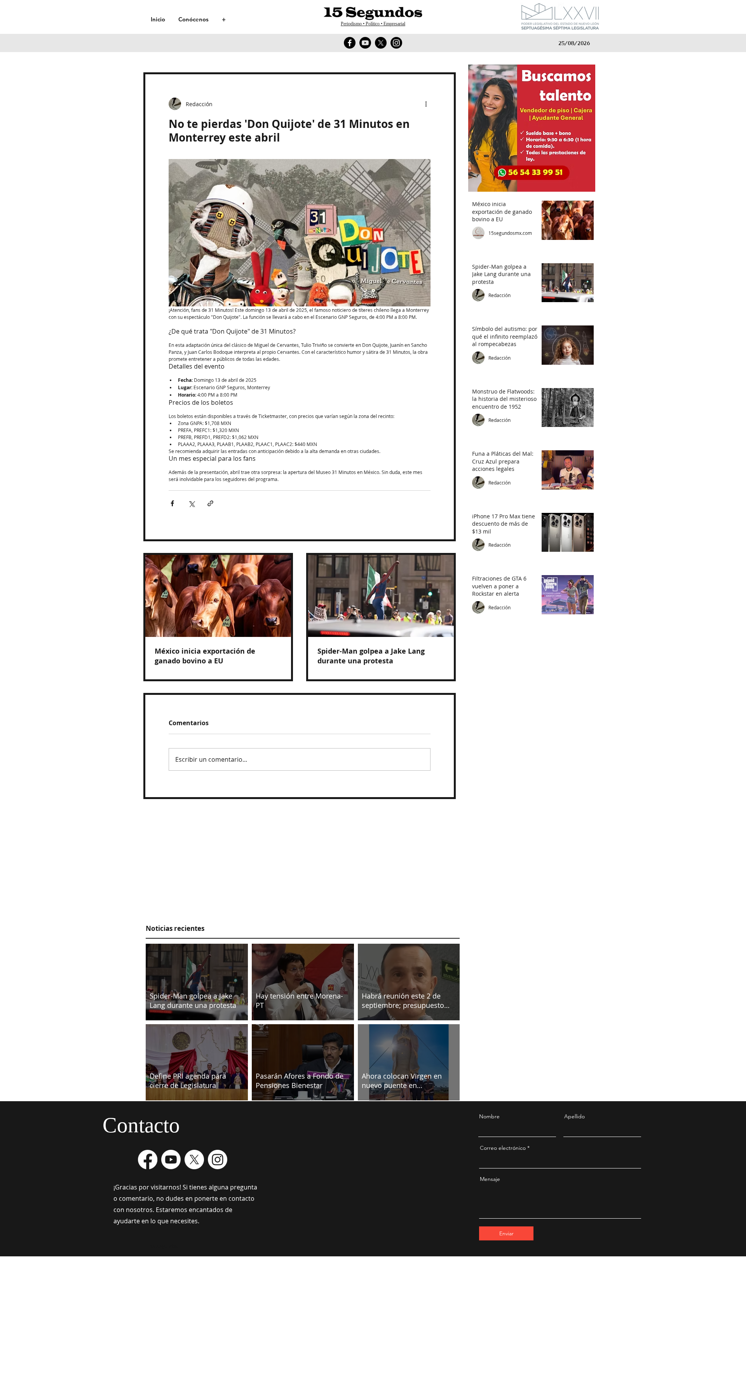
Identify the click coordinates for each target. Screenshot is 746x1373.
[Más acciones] (426, 103)
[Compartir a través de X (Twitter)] (191, 503)
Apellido (574, 1116)
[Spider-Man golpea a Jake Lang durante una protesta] (381, 596)
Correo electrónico (503, 1148)
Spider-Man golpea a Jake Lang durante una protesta (371, 656)
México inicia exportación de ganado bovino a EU (205, 656)
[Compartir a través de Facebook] (172, 503)
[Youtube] (365, 43)
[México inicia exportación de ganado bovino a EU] (218, 596)
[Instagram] (396, 43)
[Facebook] (350, 43)
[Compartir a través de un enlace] (210, 503)
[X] (381, 43)
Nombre (489, 1116)
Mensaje (490, 1179)
